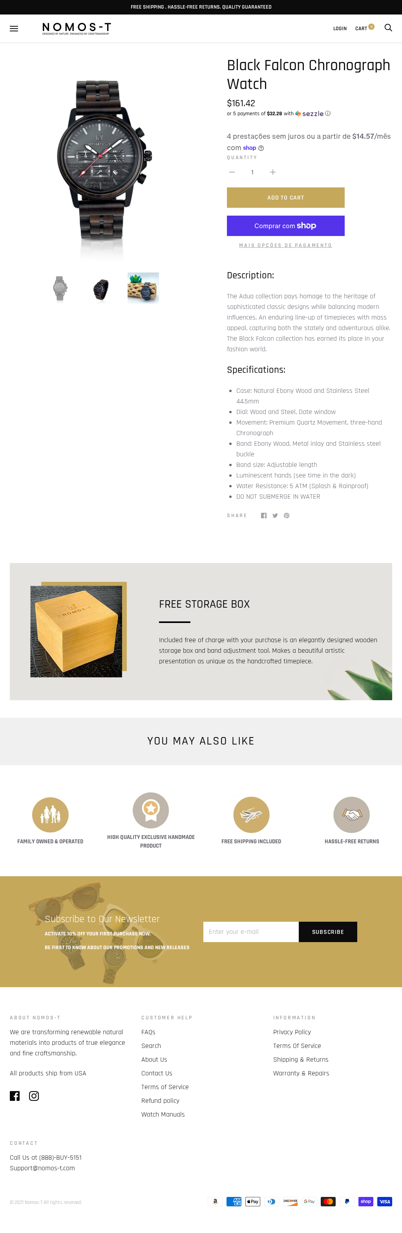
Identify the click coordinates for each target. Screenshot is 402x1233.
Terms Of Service (297, 1045)
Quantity (242, 157)
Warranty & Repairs (301, 1073)
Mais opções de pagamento (285, 245)
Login (340, 28)
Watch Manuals (163, 1114)
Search (151, 1045)
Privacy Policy (292, 1032)
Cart (364, 28)
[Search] (388, 28)
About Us (154, 1059)
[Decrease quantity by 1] (232, 172)
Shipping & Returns (301, 1059)
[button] (309, 113)
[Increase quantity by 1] (273, 172)
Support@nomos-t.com (42, 1168)
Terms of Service (165, 1086)
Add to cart (285, 198)
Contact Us (156, 1073)
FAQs (148, 1032)
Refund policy (160, 1100)
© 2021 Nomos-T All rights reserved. (46, 1202)
